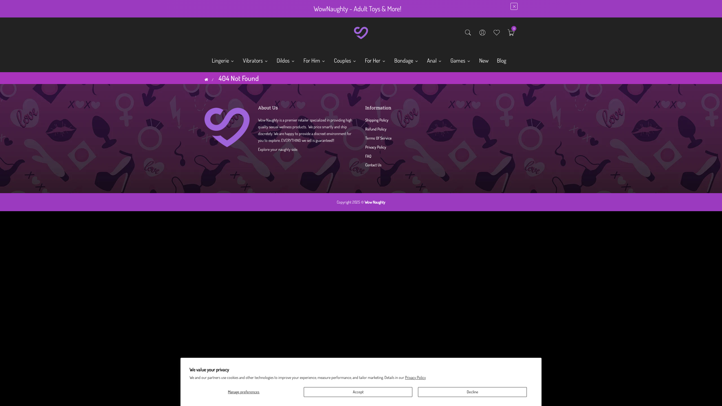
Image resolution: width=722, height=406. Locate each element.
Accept (358, 391)
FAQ (368, 156)
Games (458, 60)
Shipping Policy (376, 120)
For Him (312, 60)
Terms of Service (378, 138)
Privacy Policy (415, 377)
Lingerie (221, 60)
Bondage (404, 60)
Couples (343, 60)
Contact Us (373, 164)
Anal (432, 60)
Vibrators (253, 60)
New (483, 60)
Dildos (284, 60)
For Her (373, 60)
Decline (472, 391)
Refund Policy (375, 129)
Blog (501, 60)
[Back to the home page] (206, 79)
